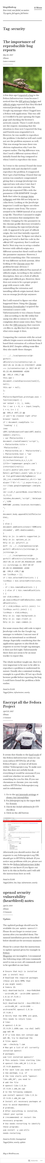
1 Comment (7, 718)
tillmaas (6, 58)
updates (22, 1142)
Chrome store (23, 264)
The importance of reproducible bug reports (19, 46)
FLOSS (12, 689)
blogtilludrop (9, 7)
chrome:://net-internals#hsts (17, 797)
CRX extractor (20, 325)
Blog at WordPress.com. (11, 1154)
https (19, 883)
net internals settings (26, 794)
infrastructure (19, 692)
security (27, 692)
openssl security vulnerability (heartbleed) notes (18, 897)
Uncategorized (21, 1139)
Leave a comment (9, 61)
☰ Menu (38, 8)
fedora (11, 692)
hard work (34, 755)
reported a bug (26, 95)
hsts (15, 883)
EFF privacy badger (28, 101)
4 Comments (7, 912)
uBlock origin (9, 104)
